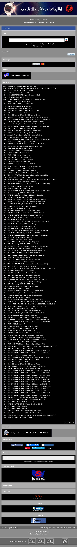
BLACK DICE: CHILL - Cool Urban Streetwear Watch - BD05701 (26, 213)
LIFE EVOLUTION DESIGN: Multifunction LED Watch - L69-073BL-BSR (28, 353)
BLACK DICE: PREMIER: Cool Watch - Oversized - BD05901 (25, 404)
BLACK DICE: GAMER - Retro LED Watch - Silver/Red (24, 333)
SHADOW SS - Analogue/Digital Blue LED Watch (22, 86)
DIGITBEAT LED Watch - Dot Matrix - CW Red (21, 164)
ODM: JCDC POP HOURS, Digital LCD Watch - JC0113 (24, 95)
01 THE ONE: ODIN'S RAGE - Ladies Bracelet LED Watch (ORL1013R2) (29, 184)
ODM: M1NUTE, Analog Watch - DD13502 (20, 197)
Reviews (5, 69)
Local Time (6, 491)
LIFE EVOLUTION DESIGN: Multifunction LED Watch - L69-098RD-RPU (29, 382)
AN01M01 (44, 20)
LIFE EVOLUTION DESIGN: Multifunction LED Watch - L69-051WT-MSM (29, 379)
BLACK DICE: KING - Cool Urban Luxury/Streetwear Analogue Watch (28, 246)
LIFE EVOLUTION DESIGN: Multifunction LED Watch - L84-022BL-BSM (29, 393)
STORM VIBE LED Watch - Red (17, 324)
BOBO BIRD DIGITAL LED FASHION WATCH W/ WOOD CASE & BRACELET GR (32, 88)
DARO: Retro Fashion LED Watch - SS (19, 161)
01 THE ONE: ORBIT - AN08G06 (17, 408)
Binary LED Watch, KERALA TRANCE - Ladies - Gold (23, 362)
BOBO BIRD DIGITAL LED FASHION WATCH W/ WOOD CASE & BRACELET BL (31, 304)
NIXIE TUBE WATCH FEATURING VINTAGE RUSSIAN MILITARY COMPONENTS (32, 268)
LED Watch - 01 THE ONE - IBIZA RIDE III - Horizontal (24, 275)
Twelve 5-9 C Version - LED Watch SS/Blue (20, 150)
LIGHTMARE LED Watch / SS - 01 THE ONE (21, 288)
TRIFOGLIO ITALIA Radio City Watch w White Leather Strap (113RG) (28, 264)
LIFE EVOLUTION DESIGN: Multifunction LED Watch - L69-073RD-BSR (29, 370)
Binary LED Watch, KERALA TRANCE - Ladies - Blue (23, 359)
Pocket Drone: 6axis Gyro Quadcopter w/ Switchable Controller (26, 121)
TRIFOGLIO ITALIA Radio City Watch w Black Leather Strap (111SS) (28, 117)
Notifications (7, 427)
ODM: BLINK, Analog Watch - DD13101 (19, 97)
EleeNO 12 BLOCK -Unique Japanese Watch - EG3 (22, 315)
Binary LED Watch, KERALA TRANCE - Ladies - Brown (24, 115)
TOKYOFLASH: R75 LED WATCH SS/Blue (20, 348)
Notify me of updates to (30, 433)
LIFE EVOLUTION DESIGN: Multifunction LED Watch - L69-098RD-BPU (29, 395)
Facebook (40, 515)
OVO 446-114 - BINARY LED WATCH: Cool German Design (25, 413)
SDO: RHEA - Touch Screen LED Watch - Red (21, 113)
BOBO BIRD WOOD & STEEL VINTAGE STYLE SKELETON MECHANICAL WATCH (32, 179)
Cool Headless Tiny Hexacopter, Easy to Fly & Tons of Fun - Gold (27, 124)
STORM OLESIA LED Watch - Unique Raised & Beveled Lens (26, 337)
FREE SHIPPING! (8, 466)
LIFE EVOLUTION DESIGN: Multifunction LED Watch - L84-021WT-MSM (29, 390)
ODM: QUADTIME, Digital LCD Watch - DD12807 (22, 228)
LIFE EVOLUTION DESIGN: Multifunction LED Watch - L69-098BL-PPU (28, 388)
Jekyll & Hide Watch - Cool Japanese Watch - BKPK (23, 326)
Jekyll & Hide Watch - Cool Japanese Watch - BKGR (23, 286)
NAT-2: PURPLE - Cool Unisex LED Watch (20, 257)
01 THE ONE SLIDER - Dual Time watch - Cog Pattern (23, 242)
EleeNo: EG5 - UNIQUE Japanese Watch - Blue (21, 330)
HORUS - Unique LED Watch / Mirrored (19, 297)
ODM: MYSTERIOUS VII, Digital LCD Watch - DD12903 (24, 233)
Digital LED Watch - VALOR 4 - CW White (20, 417)
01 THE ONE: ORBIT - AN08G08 (17, 406)
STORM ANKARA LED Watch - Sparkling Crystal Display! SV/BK (27, 99)
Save (28, 448)
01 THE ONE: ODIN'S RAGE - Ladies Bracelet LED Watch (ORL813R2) (28, 319)
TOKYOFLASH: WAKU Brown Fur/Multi (19, 106)
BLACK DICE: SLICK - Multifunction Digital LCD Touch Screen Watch (28, 230)
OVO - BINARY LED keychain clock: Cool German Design (24, 282)
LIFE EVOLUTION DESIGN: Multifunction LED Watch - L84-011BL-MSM (29, 375)
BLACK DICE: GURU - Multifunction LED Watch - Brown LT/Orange (27, 317)
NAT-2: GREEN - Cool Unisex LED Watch (20, 93)
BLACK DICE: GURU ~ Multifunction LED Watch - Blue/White (25, 195)
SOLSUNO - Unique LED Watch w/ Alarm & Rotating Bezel (25, 295)
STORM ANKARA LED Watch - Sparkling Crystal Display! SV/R (26, 344)
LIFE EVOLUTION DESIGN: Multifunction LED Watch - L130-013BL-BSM (29, 322)
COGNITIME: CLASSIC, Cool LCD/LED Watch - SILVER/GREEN (27, 199)
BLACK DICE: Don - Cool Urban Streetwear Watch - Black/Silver (26, 250)
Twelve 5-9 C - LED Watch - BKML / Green (20, 239)
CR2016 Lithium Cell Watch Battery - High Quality (22, 133)
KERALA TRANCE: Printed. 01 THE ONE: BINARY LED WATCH (26, 366)
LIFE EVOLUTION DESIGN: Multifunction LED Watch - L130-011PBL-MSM (29, 386)
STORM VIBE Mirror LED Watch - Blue (19, 155)
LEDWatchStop (44, 532)
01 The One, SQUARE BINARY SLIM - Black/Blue (22, 342)
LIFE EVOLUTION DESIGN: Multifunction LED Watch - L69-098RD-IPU (28, 126)
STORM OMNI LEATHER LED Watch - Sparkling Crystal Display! (27, 339)
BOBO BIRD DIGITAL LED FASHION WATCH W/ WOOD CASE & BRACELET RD (32, 302)
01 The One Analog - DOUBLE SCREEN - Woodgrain (23, 244)
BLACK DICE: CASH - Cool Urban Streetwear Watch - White (25, 215)
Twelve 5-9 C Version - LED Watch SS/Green (21, 262)
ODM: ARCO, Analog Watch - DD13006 (19, 208)
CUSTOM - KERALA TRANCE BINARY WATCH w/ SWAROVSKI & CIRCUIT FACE (32, 346)
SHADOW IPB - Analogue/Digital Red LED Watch (22, 141)
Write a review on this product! (20, 75)
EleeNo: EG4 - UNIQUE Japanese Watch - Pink (21, 355)
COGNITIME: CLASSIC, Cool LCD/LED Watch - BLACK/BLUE (26, 204)
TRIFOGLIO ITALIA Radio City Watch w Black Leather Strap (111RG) (28, 175)
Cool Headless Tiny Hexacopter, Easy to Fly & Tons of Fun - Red (26, 293)
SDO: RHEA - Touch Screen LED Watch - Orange (22, 224)
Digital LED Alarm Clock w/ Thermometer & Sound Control (24, 130)
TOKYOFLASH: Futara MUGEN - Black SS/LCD (22, 308)
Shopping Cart (7, 82)
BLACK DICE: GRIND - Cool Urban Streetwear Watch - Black (25, 335)
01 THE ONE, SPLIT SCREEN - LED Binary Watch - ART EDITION (27, 279)
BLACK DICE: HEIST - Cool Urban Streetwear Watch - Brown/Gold (27, 397)
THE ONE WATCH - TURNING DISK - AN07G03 (22, 266)
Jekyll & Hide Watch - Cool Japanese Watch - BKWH (23, 137)
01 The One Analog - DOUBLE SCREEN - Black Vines (23, 284)
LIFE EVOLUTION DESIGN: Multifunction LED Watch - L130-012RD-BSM (29, 384)
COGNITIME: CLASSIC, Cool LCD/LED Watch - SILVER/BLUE (26, 313)
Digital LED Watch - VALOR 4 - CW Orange (20, 159)
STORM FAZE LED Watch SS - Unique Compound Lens (24, 173)
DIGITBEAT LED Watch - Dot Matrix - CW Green (22, 170)
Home (32, 20)
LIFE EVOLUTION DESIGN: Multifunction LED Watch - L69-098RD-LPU (28, 377)
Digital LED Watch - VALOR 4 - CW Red (19, 188)
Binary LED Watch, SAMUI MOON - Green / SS (21, 157)
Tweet (49, 448)
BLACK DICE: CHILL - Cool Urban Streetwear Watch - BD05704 (26, 399)
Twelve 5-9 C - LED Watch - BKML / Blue (19, 108)
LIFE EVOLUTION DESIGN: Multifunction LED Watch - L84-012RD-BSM (29, 357)
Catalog (37, 20)
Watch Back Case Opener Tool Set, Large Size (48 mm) (24, 259)
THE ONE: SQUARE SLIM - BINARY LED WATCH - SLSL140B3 (26, 255)
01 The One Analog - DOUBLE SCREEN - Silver (21, 193)
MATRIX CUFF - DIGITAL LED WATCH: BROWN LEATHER (25, 217)
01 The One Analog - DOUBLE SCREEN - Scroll (21, 237)
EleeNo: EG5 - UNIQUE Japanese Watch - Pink (21, 226)
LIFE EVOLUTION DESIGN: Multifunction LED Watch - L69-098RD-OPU (29, 139)
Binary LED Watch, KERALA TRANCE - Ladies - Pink (23, 110)
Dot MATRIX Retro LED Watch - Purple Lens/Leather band (24, 166)
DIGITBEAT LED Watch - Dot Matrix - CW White (22, 182)
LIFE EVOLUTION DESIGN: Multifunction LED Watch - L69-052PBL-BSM (29, 350)
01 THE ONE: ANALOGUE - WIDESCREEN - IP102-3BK (24, 277)
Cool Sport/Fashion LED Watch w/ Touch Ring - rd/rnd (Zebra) (25, 299)
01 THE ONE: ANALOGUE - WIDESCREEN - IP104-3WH (24, 253)
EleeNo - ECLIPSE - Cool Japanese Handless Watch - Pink (25, 146)
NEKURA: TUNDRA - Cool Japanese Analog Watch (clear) (24, 410)
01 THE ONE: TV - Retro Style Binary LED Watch (22, 402)
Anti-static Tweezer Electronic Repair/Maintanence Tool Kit (25, 135)
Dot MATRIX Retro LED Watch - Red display (20, 90)
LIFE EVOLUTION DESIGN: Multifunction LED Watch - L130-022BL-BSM (29, 119)
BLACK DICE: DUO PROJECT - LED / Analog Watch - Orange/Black (28, 235)
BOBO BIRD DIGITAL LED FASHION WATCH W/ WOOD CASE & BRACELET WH (32, 415)
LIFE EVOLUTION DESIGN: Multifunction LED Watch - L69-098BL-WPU (29, 190)
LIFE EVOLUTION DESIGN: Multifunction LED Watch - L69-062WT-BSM (29, 373)
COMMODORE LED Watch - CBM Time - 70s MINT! (23, 273)
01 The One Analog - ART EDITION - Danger (20, 186)
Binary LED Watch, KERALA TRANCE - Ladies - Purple (24, 364)
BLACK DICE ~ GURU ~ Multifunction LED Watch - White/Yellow (26, 144)
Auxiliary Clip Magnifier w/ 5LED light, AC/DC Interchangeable (25, 290)
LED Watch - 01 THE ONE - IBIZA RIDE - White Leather (24, 210)
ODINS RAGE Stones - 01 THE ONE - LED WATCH (23, 206)
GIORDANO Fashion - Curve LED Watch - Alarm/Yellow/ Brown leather (28, 222)
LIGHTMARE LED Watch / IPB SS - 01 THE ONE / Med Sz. (25, 248)
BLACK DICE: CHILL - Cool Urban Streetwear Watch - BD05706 (26, 310)
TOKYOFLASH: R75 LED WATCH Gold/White (21, 168)
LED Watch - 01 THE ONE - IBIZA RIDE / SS (21, 270)
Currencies (6, 453)
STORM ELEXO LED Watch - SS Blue (19, 177)
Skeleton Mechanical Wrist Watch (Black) (20, 148)
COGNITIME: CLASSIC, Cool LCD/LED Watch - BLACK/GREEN (26, 202)
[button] (29, 22)
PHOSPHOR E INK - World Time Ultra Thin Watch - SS (24, 368)
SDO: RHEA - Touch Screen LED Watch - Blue (21, 128)
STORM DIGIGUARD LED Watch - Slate (19, 153)
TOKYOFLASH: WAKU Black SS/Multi (19, 101)
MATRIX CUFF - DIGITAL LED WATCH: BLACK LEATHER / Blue (27, 306)
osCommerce (42, 534)
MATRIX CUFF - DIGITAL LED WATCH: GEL (21, 104)
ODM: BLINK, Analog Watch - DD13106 (19, 219)
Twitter (40, 503)
